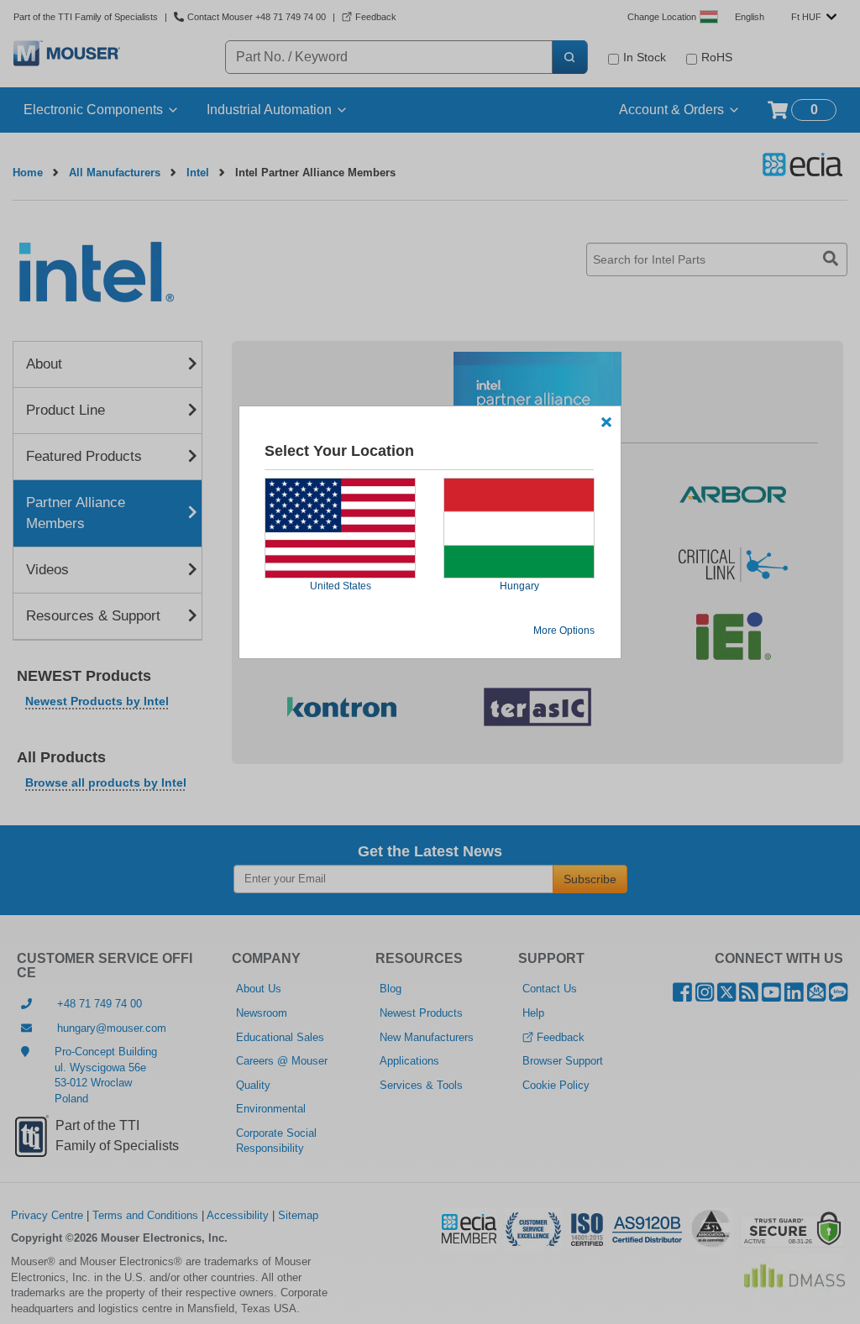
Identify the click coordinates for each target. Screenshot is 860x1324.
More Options (564, 630)
